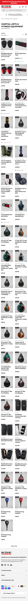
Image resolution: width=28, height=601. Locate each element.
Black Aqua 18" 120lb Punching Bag (6, 392)
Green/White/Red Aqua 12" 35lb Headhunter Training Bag (7, 268)
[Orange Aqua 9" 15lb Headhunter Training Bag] (7, 307)
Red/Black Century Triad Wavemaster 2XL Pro (6, 105)
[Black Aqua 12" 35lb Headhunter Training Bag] (21, 282)
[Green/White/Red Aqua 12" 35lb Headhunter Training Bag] (7, 256)
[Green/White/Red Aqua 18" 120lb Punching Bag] (7, 357)
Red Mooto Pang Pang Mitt (19, 512)
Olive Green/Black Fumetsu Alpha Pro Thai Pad (6, 162)
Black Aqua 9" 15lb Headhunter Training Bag (7, 344)
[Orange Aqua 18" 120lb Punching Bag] (21, 333)
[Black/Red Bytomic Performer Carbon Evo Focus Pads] (7, 70)
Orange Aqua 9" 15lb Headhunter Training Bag (7, 317)
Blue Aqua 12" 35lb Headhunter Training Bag (21, 267)
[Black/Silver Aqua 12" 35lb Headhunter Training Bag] (7, 282)
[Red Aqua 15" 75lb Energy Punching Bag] (7, 405)
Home (2, 18)
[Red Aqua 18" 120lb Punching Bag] (21, 382)
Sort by (3, 33)
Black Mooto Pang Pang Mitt (6, 535)
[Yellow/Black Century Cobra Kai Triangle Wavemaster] (7, 122)
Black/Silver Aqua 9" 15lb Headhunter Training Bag (20, 133)
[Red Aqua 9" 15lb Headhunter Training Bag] (21, 478)
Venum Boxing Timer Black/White (6, 215)
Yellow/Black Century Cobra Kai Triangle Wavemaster (6, 134)
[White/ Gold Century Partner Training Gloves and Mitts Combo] (7, 179)
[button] (22, 6)
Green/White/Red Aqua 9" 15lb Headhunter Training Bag (21, 318)
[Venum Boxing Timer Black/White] (7, 205)
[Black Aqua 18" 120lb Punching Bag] (7, 382)
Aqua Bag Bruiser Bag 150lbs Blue (20, 215)
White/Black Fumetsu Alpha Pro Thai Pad (20, 441)
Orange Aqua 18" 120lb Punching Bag (20, 343)
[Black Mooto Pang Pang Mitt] (7, 525)
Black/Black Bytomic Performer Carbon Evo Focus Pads (6, 55)
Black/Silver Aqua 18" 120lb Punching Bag (21, 367)
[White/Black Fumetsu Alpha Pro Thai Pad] (21, 430)
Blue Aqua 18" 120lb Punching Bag (6, 241)
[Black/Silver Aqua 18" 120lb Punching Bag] (21, 357)
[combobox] (14, 10)
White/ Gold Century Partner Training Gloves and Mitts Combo (6, 191)
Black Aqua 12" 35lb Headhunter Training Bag (21, 293)
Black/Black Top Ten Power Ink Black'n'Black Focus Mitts (20, 191)
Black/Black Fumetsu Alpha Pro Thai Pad (21, 464)
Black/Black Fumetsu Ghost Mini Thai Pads (7, 440)
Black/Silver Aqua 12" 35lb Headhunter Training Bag (7, 293)
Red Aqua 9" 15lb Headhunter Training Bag (21, 488)
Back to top (14, 546)
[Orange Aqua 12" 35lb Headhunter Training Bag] (21, 231)
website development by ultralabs (18, 597)
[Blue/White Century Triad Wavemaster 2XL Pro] (21, 151)
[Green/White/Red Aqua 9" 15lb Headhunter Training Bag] (21, 307)
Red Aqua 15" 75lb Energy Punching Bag (7, 415)
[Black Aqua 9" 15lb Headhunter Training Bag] (7, 333)
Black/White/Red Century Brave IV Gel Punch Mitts (20, 105)
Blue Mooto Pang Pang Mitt (5, 512)
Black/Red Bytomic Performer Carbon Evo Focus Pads (6, 81)
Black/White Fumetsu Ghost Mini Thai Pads (20, 416)
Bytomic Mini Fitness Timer (20, 54)
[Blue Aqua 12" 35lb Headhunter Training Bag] (21, 256)
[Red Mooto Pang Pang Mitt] (21, 502)
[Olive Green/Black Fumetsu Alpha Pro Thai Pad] (7, 151)
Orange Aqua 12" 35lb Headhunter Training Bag (21, 242)
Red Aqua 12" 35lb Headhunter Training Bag (7, 488)
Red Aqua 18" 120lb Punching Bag (20, 392)
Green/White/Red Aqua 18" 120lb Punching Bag (6, 368)
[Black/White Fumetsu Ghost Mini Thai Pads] (21, 405)
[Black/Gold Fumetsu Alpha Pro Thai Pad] (7, 454)
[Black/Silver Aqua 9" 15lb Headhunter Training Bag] (21, 122)
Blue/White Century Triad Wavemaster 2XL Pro (20, 162)
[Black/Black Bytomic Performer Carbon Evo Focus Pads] (7, 44)
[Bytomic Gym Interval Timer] (21, 70)
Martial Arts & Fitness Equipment (11, 18)
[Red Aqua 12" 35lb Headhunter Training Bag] (7, 478)
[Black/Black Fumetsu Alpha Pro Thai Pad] (21, 455)
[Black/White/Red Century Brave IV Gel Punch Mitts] (21, 95)
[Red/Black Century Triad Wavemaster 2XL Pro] (7, 95)
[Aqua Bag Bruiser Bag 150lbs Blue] (21, 205)
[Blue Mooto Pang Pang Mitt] (7, 502)
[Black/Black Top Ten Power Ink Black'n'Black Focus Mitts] (21, 179)
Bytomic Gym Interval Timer (21, 80)
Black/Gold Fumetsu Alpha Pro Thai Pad (6, 464)
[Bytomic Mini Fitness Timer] (21, 44)
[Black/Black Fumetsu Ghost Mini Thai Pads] (7, 430)
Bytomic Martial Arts (8, 597)
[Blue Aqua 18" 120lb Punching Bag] (7, 231)
